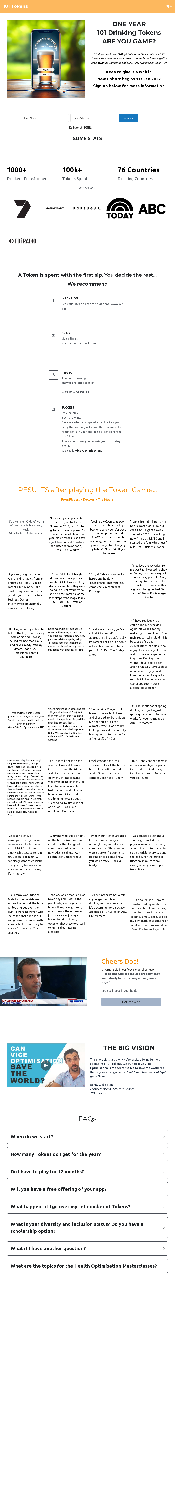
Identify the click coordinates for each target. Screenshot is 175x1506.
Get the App (131, 1004)
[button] (87, 1139)
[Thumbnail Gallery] (22, 211)
